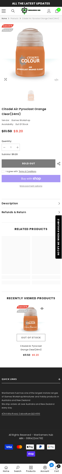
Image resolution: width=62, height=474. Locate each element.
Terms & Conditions (27, 171)
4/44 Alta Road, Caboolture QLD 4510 (21, 413)
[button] (51, 465)
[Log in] (49, 11)
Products (15, 18)
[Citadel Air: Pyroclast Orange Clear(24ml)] (31, 319)
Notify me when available (58, 237)
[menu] (4, 11)
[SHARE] (57, 164)
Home (4, 18)
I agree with (12, 171)
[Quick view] (42, 308)
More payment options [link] (31, 186)
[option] (31, 3)
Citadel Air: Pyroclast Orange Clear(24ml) (31, 348)
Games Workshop (20, 120)
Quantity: (7, 141)
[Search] (13, 11)
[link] (16, 277)
